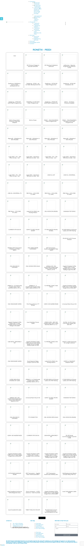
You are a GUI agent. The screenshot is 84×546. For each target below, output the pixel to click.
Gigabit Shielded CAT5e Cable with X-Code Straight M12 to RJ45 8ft (33, 455)
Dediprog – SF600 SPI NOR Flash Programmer (51, 102)
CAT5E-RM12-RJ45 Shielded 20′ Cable (14, 380)
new (14, 55)
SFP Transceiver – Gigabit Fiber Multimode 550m (33, 474)
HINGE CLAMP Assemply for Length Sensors (69, 342)
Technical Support (36, 37)
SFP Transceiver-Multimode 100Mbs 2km (51, 474)
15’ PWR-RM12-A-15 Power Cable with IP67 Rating (69, 230)
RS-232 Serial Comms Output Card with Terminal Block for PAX (51, 511)
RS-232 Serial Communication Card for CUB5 (69, 436)
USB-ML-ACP (51, 175)
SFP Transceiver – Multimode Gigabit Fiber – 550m (51, 249)
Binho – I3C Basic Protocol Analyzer (69, 102)
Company (32, 1)
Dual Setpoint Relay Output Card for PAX (33, 362)
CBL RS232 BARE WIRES (14, 304)
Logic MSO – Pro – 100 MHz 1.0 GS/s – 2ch (15, 175)
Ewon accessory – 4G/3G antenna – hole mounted (33, 492)
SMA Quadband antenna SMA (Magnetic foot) (14, 492)
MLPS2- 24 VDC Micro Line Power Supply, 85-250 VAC (69, 323)
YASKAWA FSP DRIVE (69, 211)
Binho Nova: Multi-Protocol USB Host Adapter (14, 121)
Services (32, 35)
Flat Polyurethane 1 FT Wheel (33, 304)
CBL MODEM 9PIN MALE (33, 266)
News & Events (40, 527)
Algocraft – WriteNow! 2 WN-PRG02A (51, 139)
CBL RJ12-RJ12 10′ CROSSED (14, 266)
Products (32, 22)
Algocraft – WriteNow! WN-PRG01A (69, 139)
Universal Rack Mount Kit (69, 304)
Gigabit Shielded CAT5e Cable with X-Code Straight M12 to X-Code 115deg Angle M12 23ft (69, 267)
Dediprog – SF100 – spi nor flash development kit (32, 84)
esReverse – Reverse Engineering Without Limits (69, 66)
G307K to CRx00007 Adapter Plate (69, 362)
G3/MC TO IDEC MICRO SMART (32, 230)
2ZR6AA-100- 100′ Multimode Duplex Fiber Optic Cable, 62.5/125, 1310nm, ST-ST (51, 267)
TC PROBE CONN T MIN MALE (51, 286)
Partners (32, 41)
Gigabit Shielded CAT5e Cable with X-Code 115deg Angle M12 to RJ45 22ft (69, 287)
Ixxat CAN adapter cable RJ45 (69, 492)
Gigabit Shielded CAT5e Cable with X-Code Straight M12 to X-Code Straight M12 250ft (14, 324)
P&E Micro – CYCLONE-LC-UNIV (51, 194)
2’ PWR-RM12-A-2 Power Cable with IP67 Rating (69, 380)
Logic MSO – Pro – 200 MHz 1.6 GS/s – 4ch (14, 157)
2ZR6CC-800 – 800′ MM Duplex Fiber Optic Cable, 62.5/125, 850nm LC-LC (51, 323)
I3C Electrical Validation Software (51, 66)
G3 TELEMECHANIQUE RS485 (14, 474)
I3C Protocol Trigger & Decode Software (33, 66)
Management (39, 524)
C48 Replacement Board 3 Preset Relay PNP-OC (69, 474)
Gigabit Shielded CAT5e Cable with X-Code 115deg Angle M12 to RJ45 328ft (51, 493)
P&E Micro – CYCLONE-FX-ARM (69, 194)
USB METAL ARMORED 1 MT (15, 342)
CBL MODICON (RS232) (51, 211)
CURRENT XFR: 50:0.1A (14, 229)
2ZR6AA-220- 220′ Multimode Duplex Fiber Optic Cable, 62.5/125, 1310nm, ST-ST (15, 399)
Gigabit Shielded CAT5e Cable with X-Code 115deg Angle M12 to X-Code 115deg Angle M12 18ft (33, 343)
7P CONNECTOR (33, 417)
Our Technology (40, 528)
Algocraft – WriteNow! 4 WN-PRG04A (33, 139)
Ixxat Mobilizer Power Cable (33, 323)
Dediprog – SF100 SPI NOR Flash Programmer (15, 102)
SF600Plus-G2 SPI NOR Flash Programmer (32, 102)
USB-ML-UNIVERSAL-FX (15, 193)
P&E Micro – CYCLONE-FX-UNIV (14, 212)
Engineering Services (37, 39)
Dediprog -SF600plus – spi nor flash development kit (14, 85)
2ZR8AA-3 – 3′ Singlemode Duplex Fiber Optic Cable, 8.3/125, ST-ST (33, 287)
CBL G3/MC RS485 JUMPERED (33, 248)
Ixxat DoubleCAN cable (14, 510)
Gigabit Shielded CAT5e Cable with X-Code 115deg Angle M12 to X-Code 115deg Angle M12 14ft (69, 455)
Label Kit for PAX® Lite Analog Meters (33, 212)
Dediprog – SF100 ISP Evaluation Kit (69, 84)
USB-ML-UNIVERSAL (69, 175)
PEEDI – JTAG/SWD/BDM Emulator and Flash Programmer (69, 121)
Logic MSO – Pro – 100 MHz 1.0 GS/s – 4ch (51, 157)
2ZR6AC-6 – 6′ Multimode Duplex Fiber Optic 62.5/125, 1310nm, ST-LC (15, 287)
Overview (38, 523)
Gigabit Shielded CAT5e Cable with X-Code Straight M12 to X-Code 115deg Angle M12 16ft (51, 455)
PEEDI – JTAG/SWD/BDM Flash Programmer (51, 120)
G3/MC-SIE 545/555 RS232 (51, 304)
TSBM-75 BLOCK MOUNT (33, 510)
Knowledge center (35, 42)
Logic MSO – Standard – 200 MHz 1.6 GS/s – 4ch (33, 157)
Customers (39, 526)
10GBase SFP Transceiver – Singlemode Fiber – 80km (15, 249)
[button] (42, 531)
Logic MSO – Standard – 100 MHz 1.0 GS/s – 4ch (69, 157)
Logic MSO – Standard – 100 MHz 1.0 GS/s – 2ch (33, 175)
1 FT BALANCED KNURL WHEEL (51, 230)
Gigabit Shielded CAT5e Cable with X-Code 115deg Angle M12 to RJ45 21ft (14, 455)
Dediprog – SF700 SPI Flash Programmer (51, 84)
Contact (32, 43)
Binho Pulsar (33, 120)
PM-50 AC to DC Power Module (69, 239)
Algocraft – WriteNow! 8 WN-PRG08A (14, 139)
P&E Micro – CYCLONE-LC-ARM (32, 194)
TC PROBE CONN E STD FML (51, 342)
